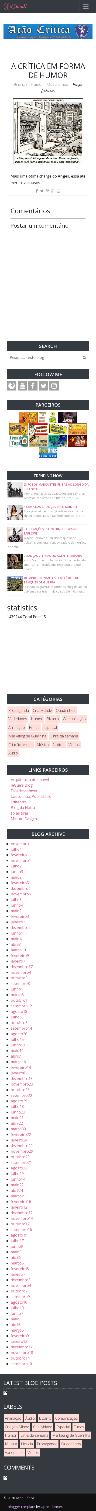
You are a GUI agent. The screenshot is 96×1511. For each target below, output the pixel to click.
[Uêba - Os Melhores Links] (77, 428)
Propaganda (18, 710)
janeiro (18, 922)
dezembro (21, 888)
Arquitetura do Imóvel (30, 779)
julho (16, 849)
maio (16, 877)
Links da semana (64, 736)
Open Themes (52, 1506)
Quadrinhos (58, 84)
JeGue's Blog (22, 785)
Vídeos (74, 744)
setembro (20, 983)
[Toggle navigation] (85, 6)
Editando (18, 802)
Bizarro (53, 718)
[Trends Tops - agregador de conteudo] (18, 440)
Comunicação (74, 718)
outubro (19, 977)
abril (16, 944)
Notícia (59, 744)
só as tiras (20, 813)
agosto (19, 1011)
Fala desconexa (24, 790)
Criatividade (42, 710)
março (18, 950)
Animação (16, 727)
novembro (21, 843)
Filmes (34, 727)
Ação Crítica (25, 1498)
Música (43, 744)
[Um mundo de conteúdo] (57, 440)
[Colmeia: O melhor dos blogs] (38, 440)
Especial (50, 727)
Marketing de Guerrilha (27, 736)
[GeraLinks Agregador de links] (48, 452)
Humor (37, 84)
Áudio (13, 753)
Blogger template (21, 1506)
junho (17, 871)
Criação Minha (20, 744)
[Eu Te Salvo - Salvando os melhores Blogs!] (77, 440)
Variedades (17, 718)
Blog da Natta (23, 807)
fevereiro (20, 854)
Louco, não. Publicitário (31, 796)
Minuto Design (24, 818)
